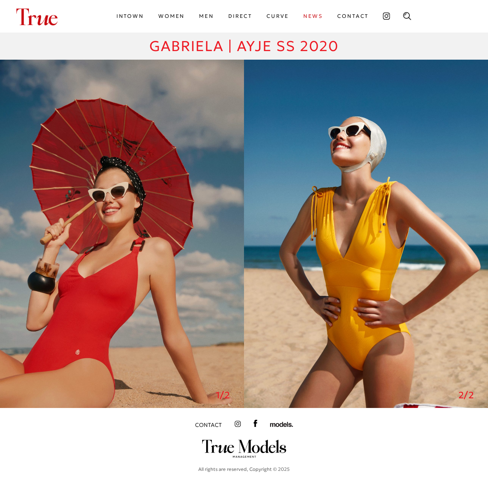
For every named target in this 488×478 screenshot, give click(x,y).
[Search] (407, 16)
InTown (130, 16)
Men (206, 16)
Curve (278, 16)
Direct (240, 16)
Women (171, 16)
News (313, 16)
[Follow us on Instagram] (386, 16)
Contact (208, 425)
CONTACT (353, 16)
